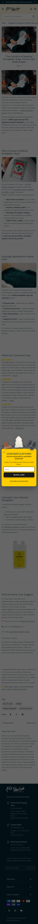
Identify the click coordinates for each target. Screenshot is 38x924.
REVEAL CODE (19, 475)
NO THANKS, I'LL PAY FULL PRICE (19, 481)
